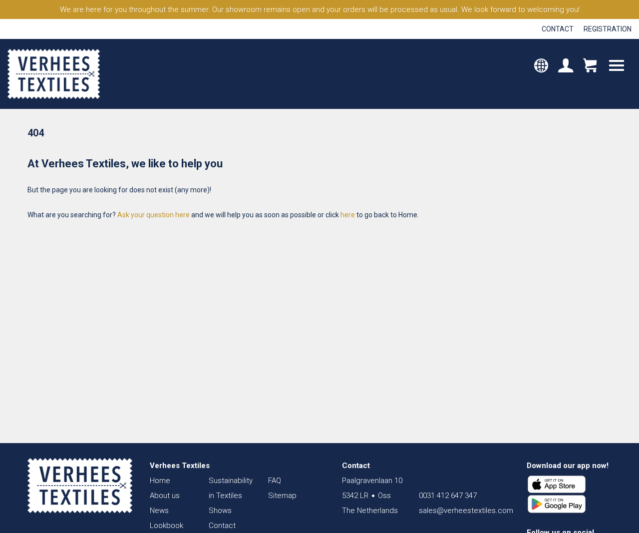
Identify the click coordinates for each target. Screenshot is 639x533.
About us (165, 495)
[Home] (79, 485)
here (347, 215)
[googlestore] (557, 504)
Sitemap (282, 495)
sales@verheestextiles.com (466, 510)
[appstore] (557, 485)
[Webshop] (590, 66)
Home (160, 480)
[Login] (565, 66)
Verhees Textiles (53, 74)
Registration (608, 29)
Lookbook (166, 525)
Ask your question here (153, 215)
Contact (558, 29)
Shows (220, 510)
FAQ (274, 480)
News (159, 510)
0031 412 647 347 (448, 495)
